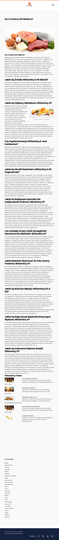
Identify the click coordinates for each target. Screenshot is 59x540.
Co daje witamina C (28, 415)
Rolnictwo (8, 493)
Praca (6, 486)
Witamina (7, 57)
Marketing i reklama (10, 476)
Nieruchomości (9, 482)
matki (42, 253)
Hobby (6, 471)
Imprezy (7, 473)
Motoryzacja (8, 480)
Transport (8, 504)
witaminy (7, 67)
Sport (6, 497)
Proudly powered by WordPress (14, 531)
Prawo (6, 489)
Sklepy (6, 495)
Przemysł (7, 491)
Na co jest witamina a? (29, 388)
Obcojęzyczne (9, 484)
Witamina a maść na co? (29, 397)
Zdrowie (7, 517)
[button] (53, 5)
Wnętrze (7, 515)
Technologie (8, 502)
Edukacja (7, 469)
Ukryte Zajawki (9, 508)
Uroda (6, 510)
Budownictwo (9, 465)
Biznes (6, 463)
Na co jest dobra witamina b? (31, 406)
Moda (6, 478)
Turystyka (7, 506)
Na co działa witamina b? (29, 378)
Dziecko (7, 467)
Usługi (6, 512)
